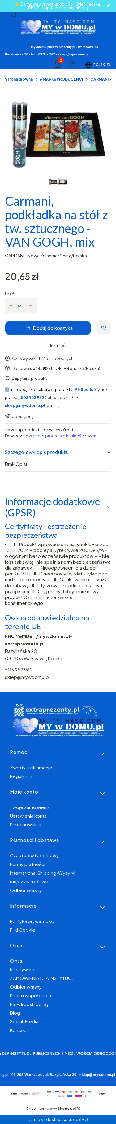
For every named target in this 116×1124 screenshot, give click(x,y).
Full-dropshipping (29, 1004)
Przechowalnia (25, 824)
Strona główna (19, 79)
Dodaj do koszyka (53, 328)
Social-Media (24, 1021)
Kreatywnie (22, 969)
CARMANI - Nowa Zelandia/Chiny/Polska (46, 255)
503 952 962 (18, 669)
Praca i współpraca (30, 995)
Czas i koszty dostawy (34, 855)
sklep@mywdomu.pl (27, 677)
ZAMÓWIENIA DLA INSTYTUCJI (42, 978)
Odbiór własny (26, 890)
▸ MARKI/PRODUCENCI (61, 79)
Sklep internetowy (51, 1108)
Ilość (9, 293)
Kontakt (18, 1030)
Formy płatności (27, 864)
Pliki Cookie (22, 930)
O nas (16, 961)
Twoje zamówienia (30, 807)
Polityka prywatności (32, 921)
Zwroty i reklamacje (31, 767)
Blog (15, 1013)
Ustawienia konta (28, 816)
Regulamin (21, 776)
